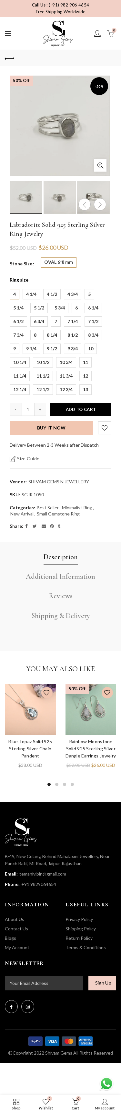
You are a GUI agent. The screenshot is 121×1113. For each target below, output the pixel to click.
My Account (17, 947)
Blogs (10, 938)
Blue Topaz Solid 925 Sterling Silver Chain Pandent (30, 748)
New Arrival (22, 513)
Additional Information (60, 576)
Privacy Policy (79, 919)
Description (61, 557)
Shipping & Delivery (60, 615)
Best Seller (48, 507)
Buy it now (51, 427)
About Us (14, 919)
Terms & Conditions (86, 947)
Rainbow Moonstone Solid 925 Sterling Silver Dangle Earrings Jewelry (91, 748)
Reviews (61, 596)
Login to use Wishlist (104, 427)
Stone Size (21, 263)
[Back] (10, 57)
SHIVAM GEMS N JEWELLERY (58, 481)
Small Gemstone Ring (58, 513)
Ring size (19, 280)
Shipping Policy (81, 928)
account (97, 33)
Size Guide (28, 459)
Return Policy (79, 938)
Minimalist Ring (77, 507)
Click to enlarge (100, 165)
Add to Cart (81, 409)
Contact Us (16, 928)
